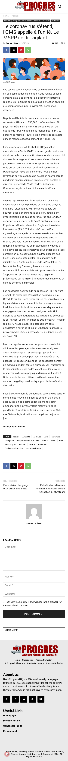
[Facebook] (6, 50)
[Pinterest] (21, 50)
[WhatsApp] (28, 50)
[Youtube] (40, 699)
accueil (16, 437)
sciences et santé (33, 448)
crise (53, 440)
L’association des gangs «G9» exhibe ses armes (15, 487)
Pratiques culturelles (14, 448)
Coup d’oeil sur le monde (22, 21)
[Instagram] (15, 699)
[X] (13, 50)
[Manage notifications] (6, 754)
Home (6, 15)
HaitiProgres (10, 444)
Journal (22, 444)
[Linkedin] (23, 699)
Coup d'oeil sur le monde (28, 440)
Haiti (61, 440)
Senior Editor (12, 43)
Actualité (15, 15)
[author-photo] (34, 519)
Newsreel (42, 444)
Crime (45, 440)
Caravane (56, 437)
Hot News (55, 21)
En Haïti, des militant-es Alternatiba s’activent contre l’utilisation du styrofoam (50, 488)
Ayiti (46, 437)
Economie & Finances (41, 21)
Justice (32, 444)
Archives (37, 437)
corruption (9, 440)
